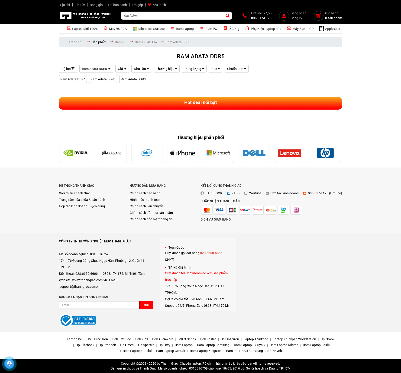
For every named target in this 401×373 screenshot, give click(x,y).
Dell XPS (141, 339)
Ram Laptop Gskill (316, 345)
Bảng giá (96, 5)
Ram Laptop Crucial (137, 350)
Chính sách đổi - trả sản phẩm (151, 212)
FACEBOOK (214, 193)
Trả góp (137, 5)
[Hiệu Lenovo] (289, 153)
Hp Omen (127, 345)
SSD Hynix (275, 350)
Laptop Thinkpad (255, 339)
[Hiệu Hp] (325, 153)
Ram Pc (231, 350)
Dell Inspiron (230, 339)
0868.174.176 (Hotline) (325, 193)
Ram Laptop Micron (284, 345)
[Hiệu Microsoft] (218, 153)
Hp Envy (164, 345)
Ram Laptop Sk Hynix (249, 345)
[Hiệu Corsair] (111, 153)
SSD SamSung (252, 350)
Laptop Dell (75, 339)
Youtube (255, 193)
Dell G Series (187, 339)
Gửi (146, 305)
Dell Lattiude (121, 339)
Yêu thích (159, 5)
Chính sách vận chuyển (146, 206)
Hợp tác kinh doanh (73, 206)
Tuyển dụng (96, 206)
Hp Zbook (327, 339)
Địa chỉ (65, 5)
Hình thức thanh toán (145, 199)
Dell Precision (98, 339)
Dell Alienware (162, 339)
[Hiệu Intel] (147, 153)
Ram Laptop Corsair (170, 350)
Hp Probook (107, 345)
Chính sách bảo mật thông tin (151, 219)
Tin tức (80, 5)
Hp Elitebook (85, 345)
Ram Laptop (184, 345)
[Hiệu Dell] (254, 153)
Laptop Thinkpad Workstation (294, 339)
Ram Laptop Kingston (206, 350)
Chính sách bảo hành (145, 193)
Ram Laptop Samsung (213, 345)
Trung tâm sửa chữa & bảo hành (82, 199)
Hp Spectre (146, 345)
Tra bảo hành (117, 5)
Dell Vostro (208, 339)
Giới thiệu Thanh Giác (75, 193)
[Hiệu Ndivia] (75, 153)
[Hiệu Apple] (182, 153)
